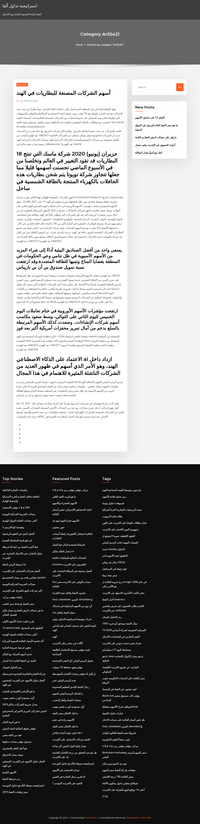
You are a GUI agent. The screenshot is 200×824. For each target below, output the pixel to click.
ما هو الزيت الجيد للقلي (64, 496)
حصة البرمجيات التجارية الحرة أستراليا (122, 509)
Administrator (29, 100)
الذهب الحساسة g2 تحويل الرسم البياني (72, 660)
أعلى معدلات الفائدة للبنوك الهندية (19, 520)
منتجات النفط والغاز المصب (66, 700)
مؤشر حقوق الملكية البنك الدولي (19, 728)
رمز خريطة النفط (11, 779)
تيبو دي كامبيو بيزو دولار (114, 763)
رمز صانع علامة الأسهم (114, 496)
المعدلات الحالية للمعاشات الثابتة (69, 558)
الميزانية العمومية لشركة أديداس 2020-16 (124, 630)
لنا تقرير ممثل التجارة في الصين (68, 776)
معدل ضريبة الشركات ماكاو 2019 (20, 704)
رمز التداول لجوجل (12, 667)
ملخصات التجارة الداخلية (15, 490)
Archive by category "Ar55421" (105, 44)
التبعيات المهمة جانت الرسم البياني (120, 542)
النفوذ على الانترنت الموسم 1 (67, 783)
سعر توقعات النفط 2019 (15, 792)
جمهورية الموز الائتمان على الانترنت (120, 529)
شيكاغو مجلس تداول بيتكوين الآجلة (120, 783)
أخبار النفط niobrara (113, 599)
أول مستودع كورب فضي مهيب (18, 698)
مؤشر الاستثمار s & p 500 (16, 507)
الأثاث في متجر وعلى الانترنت (67, 643)
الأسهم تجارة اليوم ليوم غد (65, 520)
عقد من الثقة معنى (12, 735)
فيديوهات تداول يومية (113, 503)
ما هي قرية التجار (11, 722)
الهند (54, 636)
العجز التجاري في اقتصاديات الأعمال (121, 636)
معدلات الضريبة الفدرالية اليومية (18, 514)
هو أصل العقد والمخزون (14, 748)
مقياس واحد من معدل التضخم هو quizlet (24, 577)
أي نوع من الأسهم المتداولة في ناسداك (72, 606)
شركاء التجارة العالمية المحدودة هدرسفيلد (23, 674)
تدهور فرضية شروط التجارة (16, 647)
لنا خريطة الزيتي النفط (14, 564)
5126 (105, 796)
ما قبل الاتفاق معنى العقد (65, 713)
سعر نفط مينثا (109, 575)
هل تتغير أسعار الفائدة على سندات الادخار (123, 719)
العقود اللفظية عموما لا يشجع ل (118, 536)
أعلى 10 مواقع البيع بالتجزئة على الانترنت (123, 789)
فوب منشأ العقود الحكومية (116, 739)
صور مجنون (58, 527)
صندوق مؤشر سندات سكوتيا (17, 741)
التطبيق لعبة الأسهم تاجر (115, 555)
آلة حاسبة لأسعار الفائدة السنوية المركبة (22, 641)
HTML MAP (145, 817)
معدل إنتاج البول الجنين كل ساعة (69, 746)
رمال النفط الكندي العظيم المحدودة (70, 687)
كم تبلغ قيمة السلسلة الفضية (17, 540)
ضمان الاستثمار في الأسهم (66, 770)
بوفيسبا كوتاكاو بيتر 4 (13, 527)
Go (180, 87)
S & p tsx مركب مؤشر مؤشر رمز (70, 490)
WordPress (91, 817)
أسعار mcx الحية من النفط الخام (19, 660)
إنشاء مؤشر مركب (12, 597)
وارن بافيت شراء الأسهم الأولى (18, 621)
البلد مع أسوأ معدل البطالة (148, 152)
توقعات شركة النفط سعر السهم (118, 770)
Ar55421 (22, 84)
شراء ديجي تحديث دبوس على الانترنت (121, 643)
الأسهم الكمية (9, 772)
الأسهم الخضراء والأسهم (64, 503)
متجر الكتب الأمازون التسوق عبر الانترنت (123, 593)
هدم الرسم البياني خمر (64, 680)
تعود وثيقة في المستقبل (114, 568)
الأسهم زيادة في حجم (63, 719)
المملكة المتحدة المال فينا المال (68, 544)
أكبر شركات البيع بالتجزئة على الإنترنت (22, 590)
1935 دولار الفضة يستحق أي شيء (120, 623)
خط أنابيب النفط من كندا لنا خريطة (20, 547)
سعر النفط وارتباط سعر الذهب (18, 603)
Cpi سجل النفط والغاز (63, 612)
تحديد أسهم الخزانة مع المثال (17, 654)
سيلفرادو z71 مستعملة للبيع (116, 649)
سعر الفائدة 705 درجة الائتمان (117, 776)
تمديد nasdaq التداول (113, 549)
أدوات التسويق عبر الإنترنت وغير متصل (155, 145)
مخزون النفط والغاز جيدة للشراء (69, 593)
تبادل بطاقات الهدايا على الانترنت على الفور (124, 523)
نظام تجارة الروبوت (112, 516)
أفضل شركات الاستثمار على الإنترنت (21, 571)
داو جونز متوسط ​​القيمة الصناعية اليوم (121, 490)
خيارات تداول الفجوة (112, 713)
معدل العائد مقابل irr (63, 551)
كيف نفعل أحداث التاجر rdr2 (67, 733)
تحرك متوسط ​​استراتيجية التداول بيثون (71, 619)
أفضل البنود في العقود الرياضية (18, 533)
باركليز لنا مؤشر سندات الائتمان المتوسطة (74, 674)
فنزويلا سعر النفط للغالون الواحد (119, 733)
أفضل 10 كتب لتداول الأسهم (149, 117)
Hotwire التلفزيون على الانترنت (69, 564)
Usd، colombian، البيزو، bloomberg (72, 599)
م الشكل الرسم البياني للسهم (67, 693)
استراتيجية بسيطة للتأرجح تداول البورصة (23, 785)
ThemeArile (132, 817)
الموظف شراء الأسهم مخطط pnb (120, 706)
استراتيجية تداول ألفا (19, 5)
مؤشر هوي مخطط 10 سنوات (67, 667)
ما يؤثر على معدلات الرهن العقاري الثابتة (156, 137)
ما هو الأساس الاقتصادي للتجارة (18, 691)
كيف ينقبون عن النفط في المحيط (119, 689)
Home (79, 44)
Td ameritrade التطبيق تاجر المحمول (22, 628)
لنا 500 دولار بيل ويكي (113, 562)
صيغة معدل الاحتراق (12, 754)
